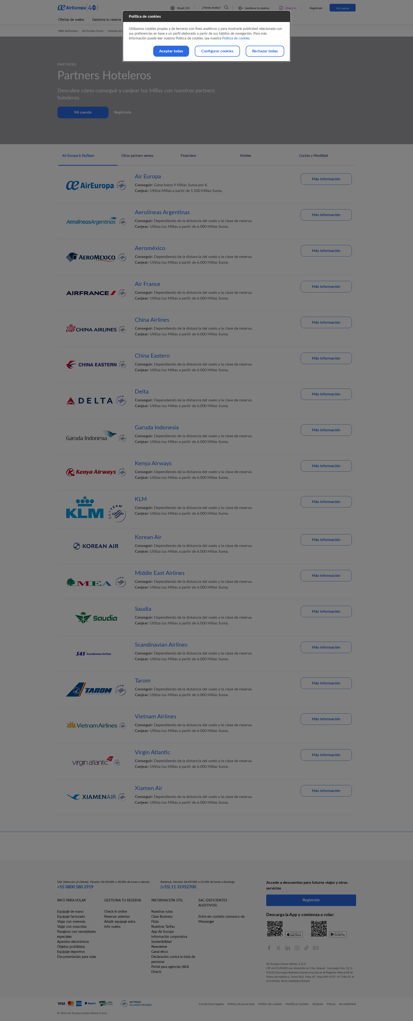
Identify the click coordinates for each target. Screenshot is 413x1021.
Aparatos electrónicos (73, 942)
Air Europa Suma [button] (92, 30)
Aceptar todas (171, 51)
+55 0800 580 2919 (75, 887)
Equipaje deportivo (71, 952)
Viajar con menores (71, 921)
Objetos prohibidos (71, 947)
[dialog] (206, 36)
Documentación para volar (76, 957)
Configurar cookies (217, 51)
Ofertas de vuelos (71, 20)
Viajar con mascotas (72, 926)
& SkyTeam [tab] (78, 156)
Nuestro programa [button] (119, 30)
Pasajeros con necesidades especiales (76, 934)
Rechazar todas (265, 51)
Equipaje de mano (70, 911)
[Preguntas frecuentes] (226, 7)
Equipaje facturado (71, 916)
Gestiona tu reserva (106, 20)
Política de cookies (236, 38)
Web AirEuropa (67, 30)
